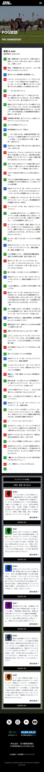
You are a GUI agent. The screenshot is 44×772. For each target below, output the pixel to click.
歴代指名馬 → (34, 517)
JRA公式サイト (12, 735)
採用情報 (20, 754)
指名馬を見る (22, 522)
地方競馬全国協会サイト (28, 735)
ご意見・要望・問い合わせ (22, 485)
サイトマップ (29, 754)
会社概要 (13, 754)
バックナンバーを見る (22, 479)
